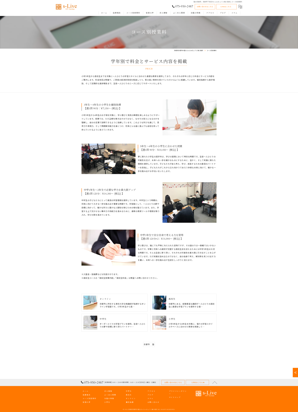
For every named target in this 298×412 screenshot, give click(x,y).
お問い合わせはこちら (205, 7)
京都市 (147, 344)
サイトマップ (175, 397)
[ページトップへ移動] (214, 382)
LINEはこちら (225, 7)
